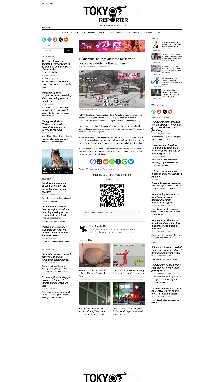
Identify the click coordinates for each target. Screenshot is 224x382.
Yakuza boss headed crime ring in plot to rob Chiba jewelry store (166, 267)
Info (158, 32)
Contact (45, 3)
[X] (99, 161)
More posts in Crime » (138, 240)
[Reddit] (106, 161)
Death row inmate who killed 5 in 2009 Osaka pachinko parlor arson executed (54, 187)
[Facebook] (93, 161)
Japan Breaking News (106, 169)
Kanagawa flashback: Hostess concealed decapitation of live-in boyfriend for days (54, 125)
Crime (73, 32)
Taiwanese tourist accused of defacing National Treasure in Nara (92, 273)
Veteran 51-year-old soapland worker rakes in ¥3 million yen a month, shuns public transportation (56, 67)
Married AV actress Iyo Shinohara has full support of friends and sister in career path (171, 45)
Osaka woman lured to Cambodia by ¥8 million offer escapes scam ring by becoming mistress (171, 93)
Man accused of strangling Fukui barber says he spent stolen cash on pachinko (128, 311)
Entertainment (123, 32)
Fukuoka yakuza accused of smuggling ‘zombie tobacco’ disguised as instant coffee (166, 250)
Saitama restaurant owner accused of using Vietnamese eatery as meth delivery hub (92, 311)
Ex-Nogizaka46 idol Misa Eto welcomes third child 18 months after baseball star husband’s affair (172, 57)
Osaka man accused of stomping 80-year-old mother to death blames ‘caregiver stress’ (55, 231)
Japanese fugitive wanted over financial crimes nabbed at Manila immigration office (165, 198)
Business (110, 32)
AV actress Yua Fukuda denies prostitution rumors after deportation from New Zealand (172, 81)
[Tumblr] (118, 161)
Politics (136, 32)
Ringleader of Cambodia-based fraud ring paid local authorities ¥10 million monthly (166, 224)
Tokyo (83, 32)
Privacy (51, 3)
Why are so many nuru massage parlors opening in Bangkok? (166, 174)
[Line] (125, 161)
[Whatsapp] (112, 161)
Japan (90, 32)
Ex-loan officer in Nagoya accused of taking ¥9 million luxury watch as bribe (56, 281)
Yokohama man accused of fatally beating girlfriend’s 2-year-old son (129, 271)
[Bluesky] (131, 161)
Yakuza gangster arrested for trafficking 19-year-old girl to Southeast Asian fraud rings (166, 126)
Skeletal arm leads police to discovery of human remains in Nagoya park (57, 257)
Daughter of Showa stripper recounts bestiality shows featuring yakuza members (57, 96)
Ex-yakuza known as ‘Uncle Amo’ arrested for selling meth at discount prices (166, 291)
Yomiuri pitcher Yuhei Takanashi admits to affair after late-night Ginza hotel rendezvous (172, 69)
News (64, 32)
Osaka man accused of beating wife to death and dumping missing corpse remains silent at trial (56, 210)
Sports (100, 32)
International (147, 32)
